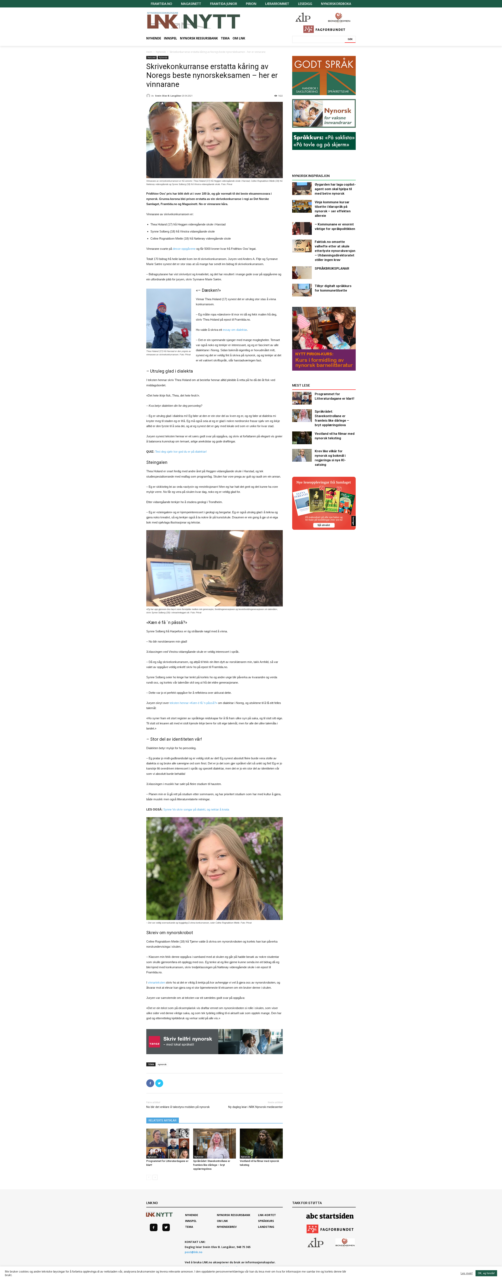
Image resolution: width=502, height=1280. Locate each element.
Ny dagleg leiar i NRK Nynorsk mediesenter (255, 1107)
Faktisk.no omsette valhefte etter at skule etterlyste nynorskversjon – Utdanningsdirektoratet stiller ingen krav (335, 251)
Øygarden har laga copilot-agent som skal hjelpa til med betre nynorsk (335, 188)
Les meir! (467, 1273)
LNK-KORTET (267, 1215)
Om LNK (222, 1221)
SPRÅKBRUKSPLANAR (332, 268)
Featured (151, 57)
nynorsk (162, 1064)
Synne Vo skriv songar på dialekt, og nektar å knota (196, 809)
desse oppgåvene (184, 248)
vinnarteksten (156, 982)
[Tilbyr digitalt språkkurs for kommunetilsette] (302, 290)
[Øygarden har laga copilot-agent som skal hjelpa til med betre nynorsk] (302, 188)
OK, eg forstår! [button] (486, 1273)
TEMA (189, 1227)
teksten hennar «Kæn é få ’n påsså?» (193, 703)
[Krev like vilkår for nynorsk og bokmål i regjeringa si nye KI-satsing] (302, 455)
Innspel (191, 1221)
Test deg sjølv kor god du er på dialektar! (181, 451)
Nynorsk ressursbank (233, 1215)
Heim (149, 52)
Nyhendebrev (227, 1227)
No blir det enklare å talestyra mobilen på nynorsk (178, 1107)
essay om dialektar (235, 329)
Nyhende (161, 52)
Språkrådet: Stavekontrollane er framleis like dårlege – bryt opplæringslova (211, 1165)
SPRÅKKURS (266, 1221)
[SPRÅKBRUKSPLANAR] (302, 272)
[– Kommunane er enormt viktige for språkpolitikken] (302, 228)
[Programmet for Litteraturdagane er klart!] (167, 1144)
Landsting (266, 1227)
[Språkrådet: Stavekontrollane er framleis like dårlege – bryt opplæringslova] (214, 1144)
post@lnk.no (193, 1252)
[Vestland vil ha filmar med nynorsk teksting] (261, 1144)
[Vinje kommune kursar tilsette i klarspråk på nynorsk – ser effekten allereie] (302, 206)
